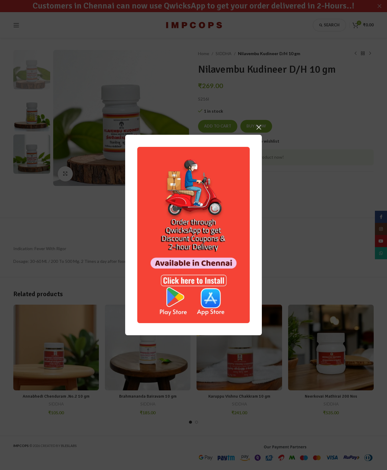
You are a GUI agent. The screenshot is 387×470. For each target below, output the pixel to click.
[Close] (258, 127)
